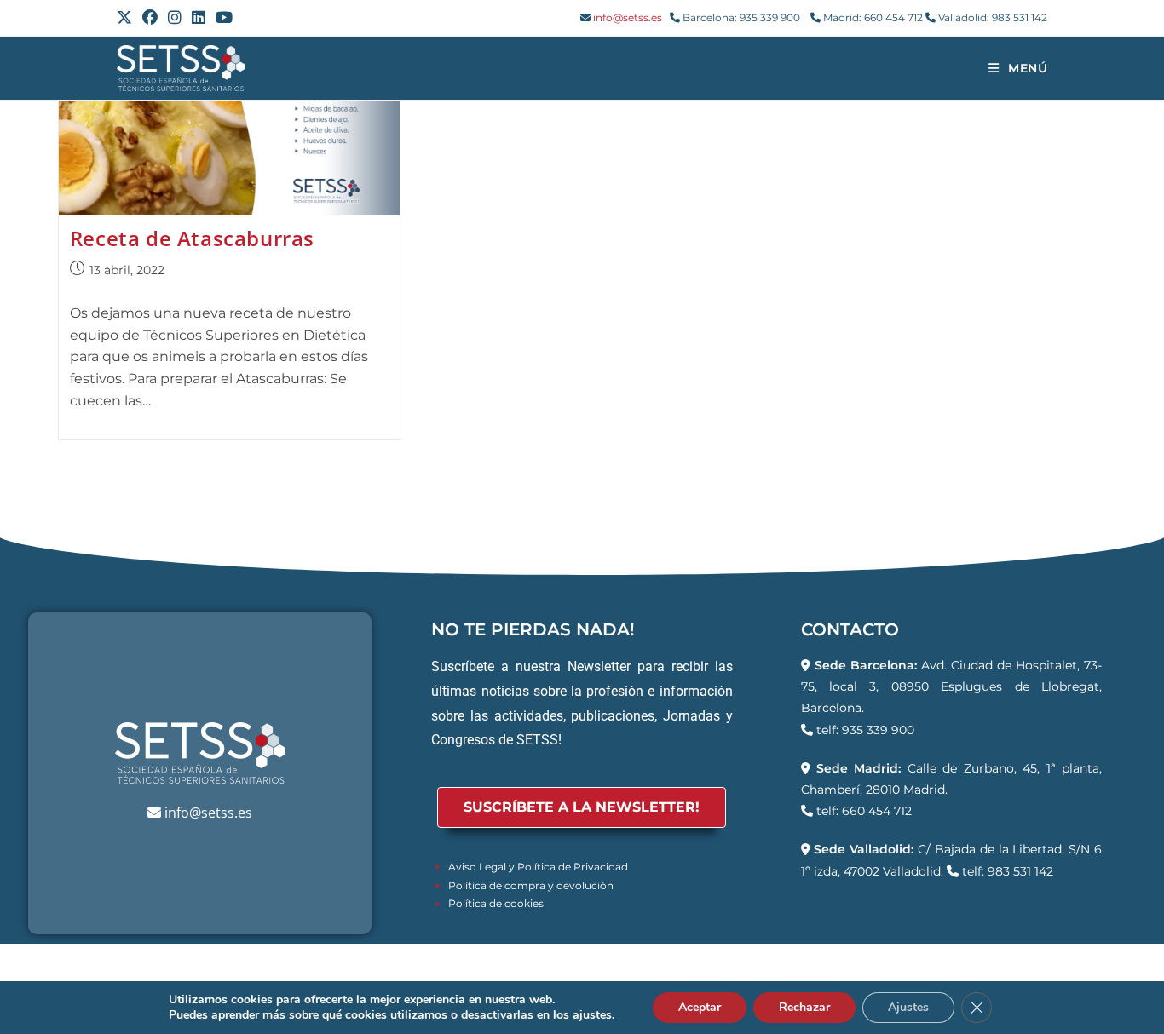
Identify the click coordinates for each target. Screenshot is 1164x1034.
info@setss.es (627, 17)
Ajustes (908, 1007)
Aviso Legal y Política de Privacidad (538, 866)
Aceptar (699, 1007)
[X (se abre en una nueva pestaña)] (127, 17)
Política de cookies (496, 903)
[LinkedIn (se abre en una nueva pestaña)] (198, 17)
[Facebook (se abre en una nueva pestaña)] (150, 17)
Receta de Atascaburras (192, 238)
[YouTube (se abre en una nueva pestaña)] (224, 17)
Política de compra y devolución (531, 885)
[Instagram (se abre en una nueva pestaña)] (175, 17)
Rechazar (804, 1007)
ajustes (592, 1015)
